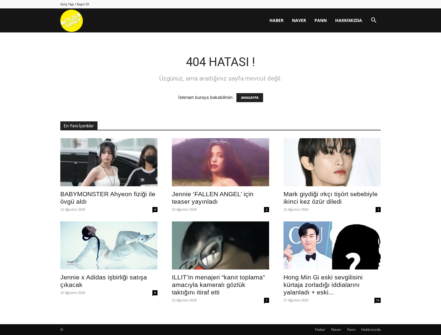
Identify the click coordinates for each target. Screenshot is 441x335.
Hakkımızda (348, 20)
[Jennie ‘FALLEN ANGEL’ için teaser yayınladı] (220, 162)
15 (378, 300)
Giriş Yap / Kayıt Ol (74, 4)
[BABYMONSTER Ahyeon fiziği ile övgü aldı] (109, 162)
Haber (276, 20)
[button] (373, 21)
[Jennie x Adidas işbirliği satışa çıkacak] (109, 245)
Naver (299, 20)
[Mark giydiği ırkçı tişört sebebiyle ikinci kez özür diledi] (332, 162)
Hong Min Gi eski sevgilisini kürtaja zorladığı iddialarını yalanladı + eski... (323, 285)
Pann (320, 20)
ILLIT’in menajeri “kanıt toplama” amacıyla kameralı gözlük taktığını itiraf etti (218, 285)
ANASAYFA (250, 98)
